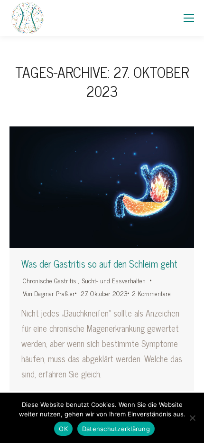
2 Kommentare (151, 293)
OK (63, 429)
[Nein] (192, 418)
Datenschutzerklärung (116, 429)
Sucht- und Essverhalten (114, 280)
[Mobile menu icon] (189, 18)
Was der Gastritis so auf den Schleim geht (99, 264)
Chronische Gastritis (49, 280)
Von (49, 293)
